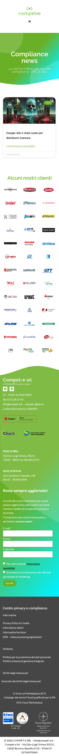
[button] (29, 21)
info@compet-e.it (43, 740)
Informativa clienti (13, 627)
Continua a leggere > (21, 146)
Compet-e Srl (12, 744)
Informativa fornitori (14, 632)
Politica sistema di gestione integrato (23, 661)
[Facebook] (5, 389)
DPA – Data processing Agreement (22, 636)
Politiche (8, 648)
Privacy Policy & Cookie (16, 623)
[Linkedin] (12, 389)
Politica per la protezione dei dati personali (27, 657)
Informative (9, 615)
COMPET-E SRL (22, 740)
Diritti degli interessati (15, 672)
